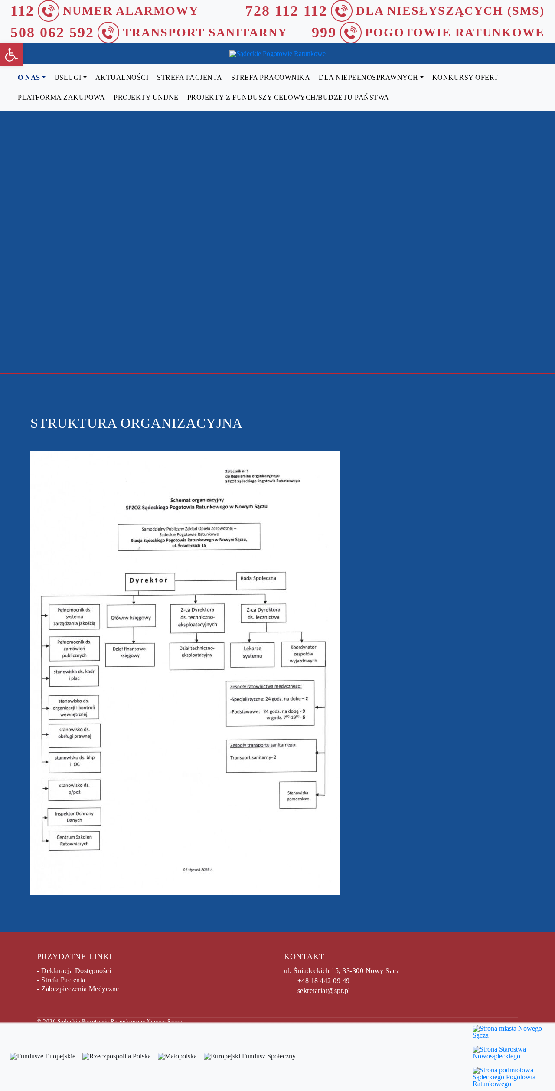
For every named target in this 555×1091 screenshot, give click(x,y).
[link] (11, 54)
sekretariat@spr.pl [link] (323, 990)
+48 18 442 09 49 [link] (323, 980)
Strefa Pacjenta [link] (63, 979)
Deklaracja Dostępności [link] (76, 970)
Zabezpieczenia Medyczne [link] (80, 989)
